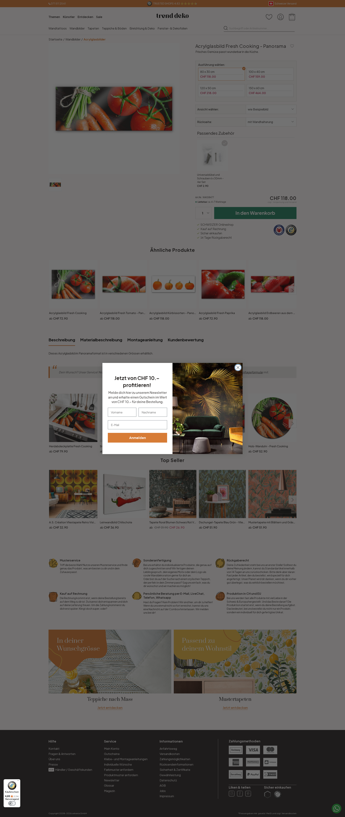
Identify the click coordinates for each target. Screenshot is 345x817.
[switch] (12, 803)
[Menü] (18, 781)
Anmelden (137, 438)
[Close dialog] (238, 367)
